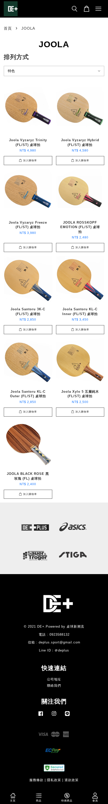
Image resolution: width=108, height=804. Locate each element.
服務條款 (36, 780)
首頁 (8, 28)
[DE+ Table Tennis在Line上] (67, 716)
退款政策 (72, 780)
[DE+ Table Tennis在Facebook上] (40, 716)
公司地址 (54, 679)
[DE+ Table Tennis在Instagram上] (54, 716)
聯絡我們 (54, 685)
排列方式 (16, 57)
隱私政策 (54, 780)
